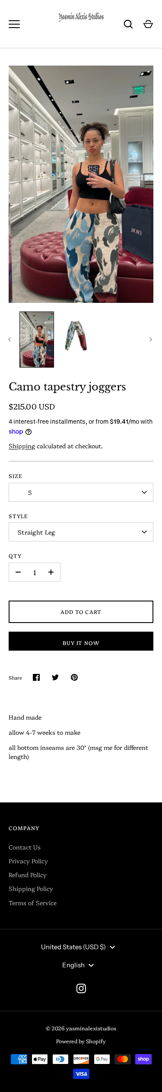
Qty (15, 555)
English (73, 965)
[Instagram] (81, 988)
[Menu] (14, 24)
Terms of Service (33, 902)
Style (18, 515)
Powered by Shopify (81, 1041)
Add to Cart (81, 611)
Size (15, 475)
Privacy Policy (28, 860)
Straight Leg (36, 532)
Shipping (22, 445)
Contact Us (25, 847)
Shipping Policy (31, 888)
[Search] (128, 24)
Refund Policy (28, 874)
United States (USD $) (73, 947)
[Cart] (148, 24)
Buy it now (81, 642)
